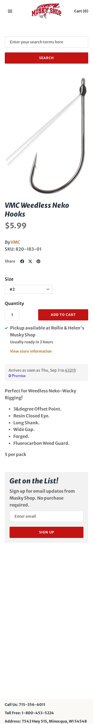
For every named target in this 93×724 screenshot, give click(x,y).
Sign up (46, 532)
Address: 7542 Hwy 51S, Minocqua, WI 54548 (46, 721)
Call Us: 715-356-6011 (25, 704)
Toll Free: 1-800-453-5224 (29, 713)
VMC (15, 242)
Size (9, 279)
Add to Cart (63, 315)
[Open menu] (10, 11)
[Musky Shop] (47, 11)
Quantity (14, 303)
